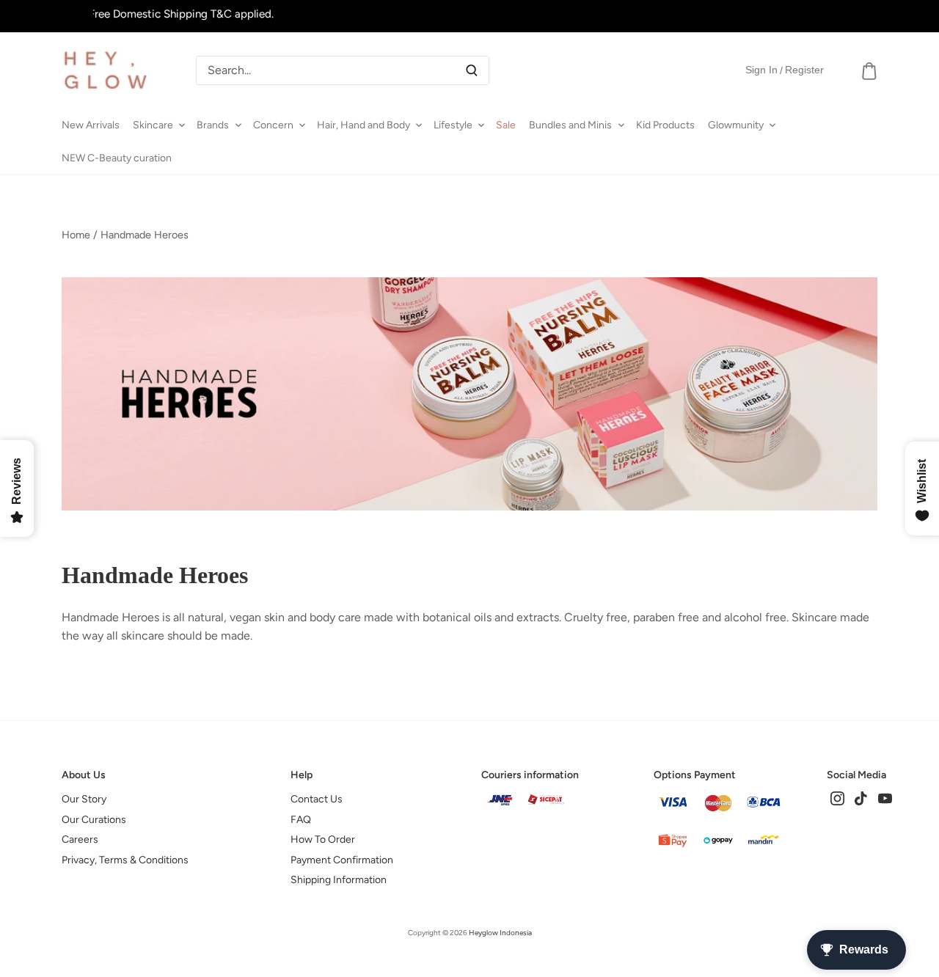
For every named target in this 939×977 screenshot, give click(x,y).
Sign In (761, 70)
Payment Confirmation (342, 860)
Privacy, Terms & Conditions (125, 860)
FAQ (301, 819)
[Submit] (472, 70)
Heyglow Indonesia (500, 932)
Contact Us (317, 799)
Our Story (84, 799)
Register (804, 70)
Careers (80, 839)
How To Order (323, 839)
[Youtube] (885, 797)
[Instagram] (837, 797)
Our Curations (94, 819)
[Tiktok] (861, 797)
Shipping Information (339, 880)
